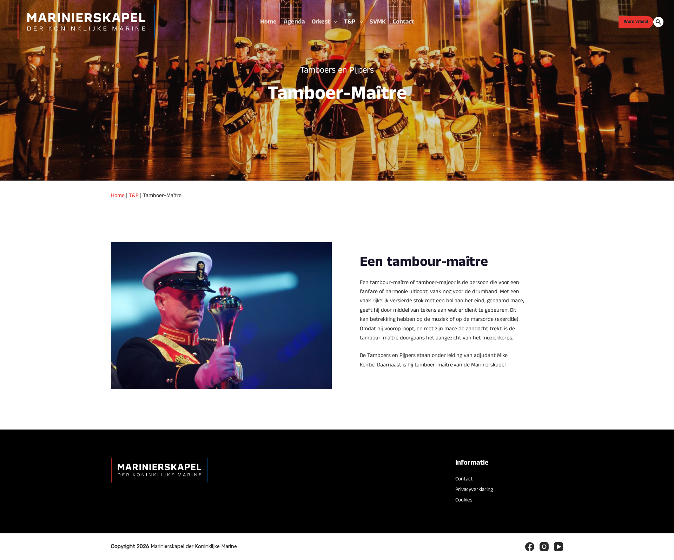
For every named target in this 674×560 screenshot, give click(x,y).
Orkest (321, 21)
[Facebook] (529, 546)
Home (268, 21)
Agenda (294, 21)
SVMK (378, 21)
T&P (350, 21)
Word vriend (636, 21)
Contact (403, 21)
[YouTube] (558, 546)
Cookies (464, 500)
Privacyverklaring (474, 489)
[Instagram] (544, 546)
